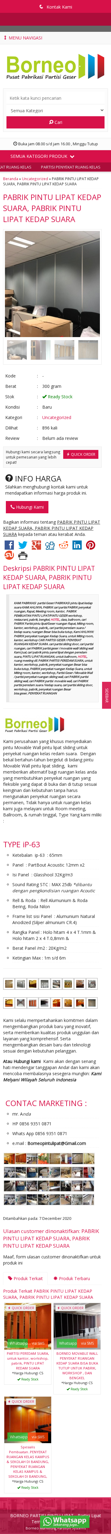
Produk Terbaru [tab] (74, 1278)
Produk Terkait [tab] (27, 1278)
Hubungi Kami (29, 507)
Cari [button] (57, 122)
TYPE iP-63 (21, 844)
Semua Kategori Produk (39, 156)
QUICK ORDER (82, 454)
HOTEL (55, 620)
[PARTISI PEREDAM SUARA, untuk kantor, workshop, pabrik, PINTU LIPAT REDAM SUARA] (27, 1326)
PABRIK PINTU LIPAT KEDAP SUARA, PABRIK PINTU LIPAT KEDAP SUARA (52, 208)
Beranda (10, 178)
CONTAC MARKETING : (46, 1103)
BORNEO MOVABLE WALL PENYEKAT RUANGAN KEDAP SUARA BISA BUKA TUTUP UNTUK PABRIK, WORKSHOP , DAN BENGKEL (77, 1365)
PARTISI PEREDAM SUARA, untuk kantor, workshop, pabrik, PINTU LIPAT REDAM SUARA (28, 1360)
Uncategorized (35, 178)
